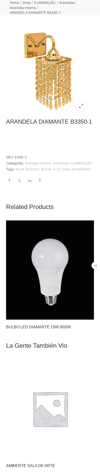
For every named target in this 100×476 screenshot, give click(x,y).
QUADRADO (81, 169)
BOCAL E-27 (50, 169)
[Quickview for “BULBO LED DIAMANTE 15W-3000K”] (50, 270)
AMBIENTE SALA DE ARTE (30, 466)
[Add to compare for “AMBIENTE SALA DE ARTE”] (89, 453)
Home (14, 2)
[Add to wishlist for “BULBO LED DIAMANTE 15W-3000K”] (79, 314)
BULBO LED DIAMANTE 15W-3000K (38, 327)
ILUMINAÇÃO (45, 2)
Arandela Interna (23, 8)
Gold (66, 169)
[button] (81, 106)
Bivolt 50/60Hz (27, 169)
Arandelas (67, 2)
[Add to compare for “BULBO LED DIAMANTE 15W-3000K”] (89, 314)
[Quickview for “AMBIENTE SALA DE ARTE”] (50, 408)
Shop (27, 2)
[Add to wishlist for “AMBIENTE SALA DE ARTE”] (79, 453)
